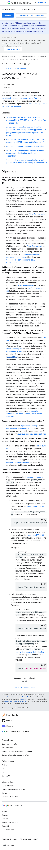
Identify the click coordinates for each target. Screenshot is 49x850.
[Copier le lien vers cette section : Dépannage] (13, 113)
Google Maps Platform (25, 56)
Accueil (4, 56)
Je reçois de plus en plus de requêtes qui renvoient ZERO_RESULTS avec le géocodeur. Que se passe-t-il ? (26, 120)
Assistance (6, 793)
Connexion (42, 3)
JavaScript (31, 288)
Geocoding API (27, 9)
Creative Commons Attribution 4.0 (18, 697)
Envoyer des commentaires (15, 69)
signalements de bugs (29, 426)
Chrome (5, 815)
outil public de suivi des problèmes (32, 434)
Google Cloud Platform (10, 822)
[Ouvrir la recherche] (35, 2)
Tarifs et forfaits (8, 786)
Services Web (7, 776)
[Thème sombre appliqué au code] (42, 519)
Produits (12, 56)
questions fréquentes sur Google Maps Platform (21, 98)
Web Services (9, 9)
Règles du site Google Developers (15, 701)
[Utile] (25, 64)
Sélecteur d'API (7, 748)
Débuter (8, 15)
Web (3, 772)
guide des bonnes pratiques (17, 462)
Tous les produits (8, 830)
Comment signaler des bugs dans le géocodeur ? (25, 146)
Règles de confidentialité (29, 839)
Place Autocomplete (37, 214)
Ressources (33, 59)
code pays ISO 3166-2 (36, 506)
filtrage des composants (34, 477)
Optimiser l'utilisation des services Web (16, 755)
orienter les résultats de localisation (29, 652)
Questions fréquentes (10, 744)
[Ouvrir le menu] (3, 2)
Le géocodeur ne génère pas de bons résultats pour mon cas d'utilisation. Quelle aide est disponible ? (25, 153)
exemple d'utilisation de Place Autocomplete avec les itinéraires (24, 414)
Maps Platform (26, 2)
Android (39, 288)
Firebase (5, 819)
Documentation (41, 56)
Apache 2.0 (22, 699)
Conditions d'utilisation (10, 797)
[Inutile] (28, 64)
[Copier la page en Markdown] (25, 78)
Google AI (5, 826)
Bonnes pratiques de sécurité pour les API (17, 751)
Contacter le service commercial (31, 15)
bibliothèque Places (14, 351)
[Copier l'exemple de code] (45, 519)
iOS (7, 291)
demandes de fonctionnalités (18, 428)
